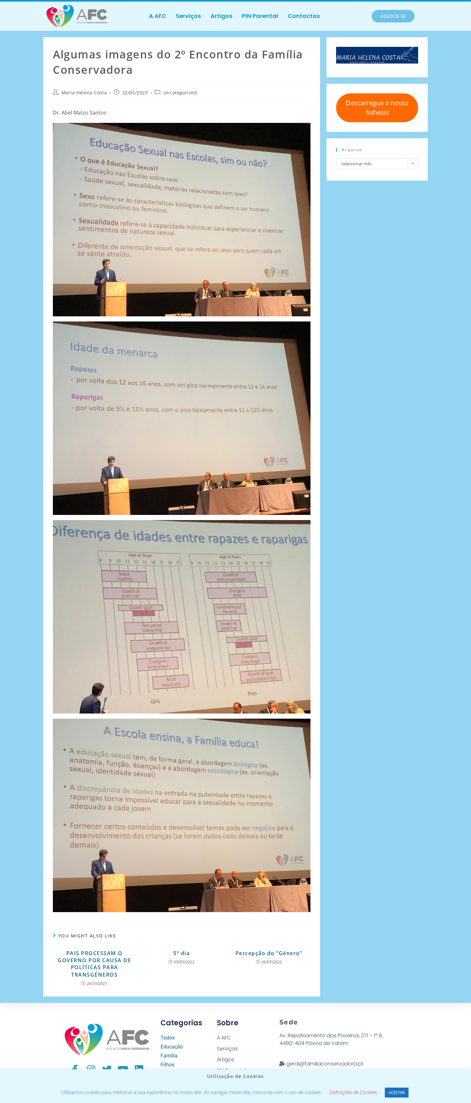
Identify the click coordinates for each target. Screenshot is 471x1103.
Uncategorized (180, 93)
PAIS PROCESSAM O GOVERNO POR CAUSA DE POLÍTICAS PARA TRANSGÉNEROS (94, 964)
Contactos (304, 16)
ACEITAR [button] (397, 1092)
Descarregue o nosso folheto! (377, 107)
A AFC (157, 16)
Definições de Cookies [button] (353, 1092)
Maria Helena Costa (84, 93)
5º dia (181, 953)
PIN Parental (260, 16)
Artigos (221, 16)
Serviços (188, 16)
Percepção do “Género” (269, 953)
